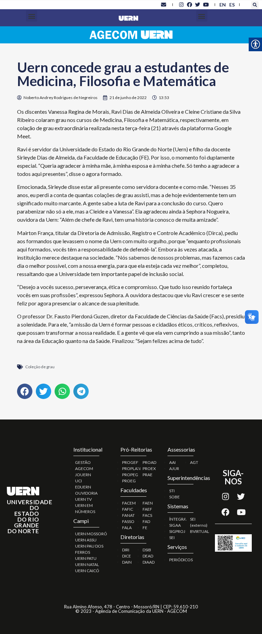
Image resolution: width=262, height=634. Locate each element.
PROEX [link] (149, 468)
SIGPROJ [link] (177, 531)
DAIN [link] (127, 562)
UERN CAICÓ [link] (87, 570)
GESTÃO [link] (83, 462)
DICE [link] (126, 556)
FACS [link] (147, 515)
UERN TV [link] (83, 499)
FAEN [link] (148, 503)
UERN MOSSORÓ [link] (91, 533)
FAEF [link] (147, 509)
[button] (255, 5)
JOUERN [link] (83, 474)
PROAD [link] (149, 462)
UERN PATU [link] (86, 558)
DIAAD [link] (149, 562)
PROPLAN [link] (131, 468)
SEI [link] (172, 537)
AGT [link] (194, 462)
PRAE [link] (147, 474)
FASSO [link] (128, 521)
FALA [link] (127, 527)
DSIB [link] (147, 549)
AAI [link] (172, 462)
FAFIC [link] (127, 509)
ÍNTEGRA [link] (177, 519)
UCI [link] (78, 480)
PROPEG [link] (130, 474)
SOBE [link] (174, 496)
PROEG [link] (129, 480)
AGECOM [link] (84, 468)
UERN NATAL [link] (87, 564)
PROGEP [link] (130, 462)
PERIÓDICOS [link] (181, 559)
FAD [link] (146, 521)
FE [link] (145, 527)
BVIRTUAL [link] (199, 531)
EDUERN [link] (83, 487)
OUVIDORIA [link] (86, 493)
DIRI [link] (125, 549)
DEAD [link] (148, 556)
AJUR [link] (174, 468)
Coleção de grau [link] (40, 366)
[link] (164, 4)
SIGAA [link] (175, 525)
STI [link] (172, 490)
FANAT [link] (128, 515)
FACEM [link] (129, 503)
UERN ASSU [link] (86, 539)
